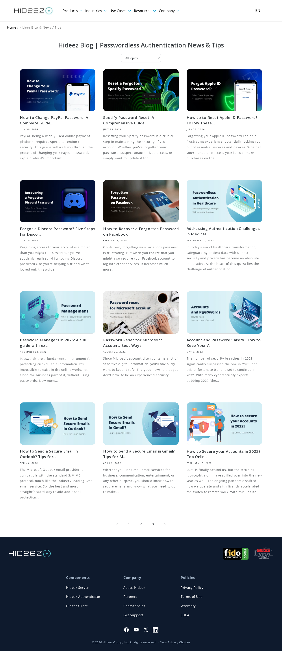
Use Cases (118, 10)
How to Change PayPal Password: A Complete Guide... (54, 120)
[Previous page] (117, 524)
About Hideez (134, 587)
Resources (143, 10)
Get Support (133, 615)
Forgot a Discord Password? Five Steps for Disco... (57, 231)
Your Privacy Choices (175, 642)
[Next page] (165, 524)
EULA (185, 615)
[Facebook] (126, 630)
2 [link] (141, 524)
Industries (94, 10)
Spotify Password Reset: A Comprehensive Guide (128, 120)
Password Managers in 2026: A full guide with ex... (53, 342)
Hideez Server (77, 587)
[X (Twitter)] (146, 630)
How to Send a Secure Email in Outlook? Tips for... (49, 454)
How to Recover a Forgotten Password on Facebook (141, 231)
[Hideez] (30, 553)
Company (167, 10)
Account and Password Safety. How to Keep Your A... (224, 342)
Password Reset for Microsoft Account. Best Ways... (132, 342)
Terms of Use (191, 596)
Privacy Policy (192, 587)
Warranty (188, 606)
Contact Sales (134, 606)
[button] (260, 10)
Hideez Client (77, 606)
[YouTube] (136, 630)
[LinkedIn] (155, 630)
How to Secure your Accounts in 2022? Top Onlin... (224, 454)
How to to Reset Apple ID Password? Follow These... (222, 120)
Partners (130, 596)
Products (71, 10)
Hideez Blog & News (35, 27)
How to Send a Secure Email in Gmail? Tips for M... (139, 454)
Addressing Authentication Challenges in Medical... (223, 231)
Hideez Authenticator (83, 596)
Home (11, 27)
